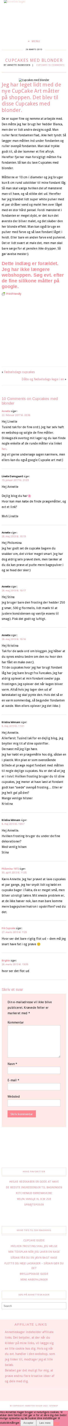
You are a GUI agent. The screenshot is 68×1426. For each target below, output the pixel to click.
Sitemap (53, 1406)
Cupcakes (41, 65)
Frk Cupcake (8, 928)
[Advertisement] (34, 329)
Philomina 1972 (10, 868)
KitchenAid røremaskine (34, 1193)
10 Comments (56, 65)
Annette (6, 411)
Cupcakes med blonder (34, 60)
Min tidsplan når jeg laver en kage (34, 1251)
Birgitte (6, 960)
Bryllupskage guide (34, 1273)
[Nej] (56, 1423)
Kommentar (16, 1022)
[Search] (63, 1306)
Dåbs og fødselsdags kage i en (43, 379)
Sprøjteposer (34, 1204)
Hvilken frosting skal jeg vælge (34, 1246)
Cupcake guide (34, 1240)
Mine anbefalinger (34, 1279)
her (4, 449)
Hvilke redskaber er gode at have (34, 1181)
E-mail (13, 1080)
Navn (12, 1064)
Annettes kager (34, 1406)
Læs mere (44, 1422)
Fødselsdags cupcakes (19, 372)
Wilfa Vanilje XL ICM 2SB (34, 1198)
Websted (14, 1096)
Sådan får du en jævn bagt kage (34, 1257)
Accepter (28, 1422)
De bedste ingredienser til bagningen (34, 1187)
